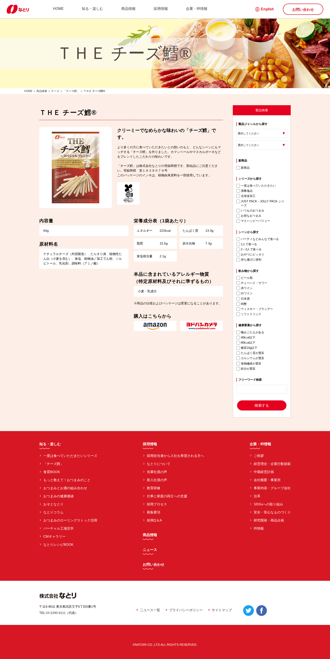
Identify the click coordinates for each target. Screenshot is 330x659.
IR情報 (259, 528)
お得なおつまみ (251, 215)
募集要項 (153, 512)
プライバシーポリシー (186, 610)
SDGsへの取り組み (268, 504)
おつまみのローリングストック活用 (70, 520)
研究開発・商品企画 (269, 520)
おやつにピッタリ (252, 254)
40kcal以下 (248, 337)
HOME (58, 9)
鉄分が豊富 (248, 368)
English (267, 9)
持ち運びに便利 (251, 259)
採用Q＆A (154, 520)
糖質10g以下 (249, 347)
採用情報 (161, 9)
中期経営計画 (264, 472)
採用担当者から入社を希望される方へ (175, 456)
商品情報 (128, 9)
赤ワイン (247, 288)
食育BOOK (51, 472)
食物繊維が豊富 (251, 363)
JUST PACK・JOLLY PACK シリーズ (262, 203)
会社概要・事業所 (267, 480)
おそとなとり (53, 504)
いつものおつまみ (252, 210)
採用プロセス (157, 504)
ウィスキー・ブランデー (257, 309)
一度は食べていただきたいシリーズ (70, 456)
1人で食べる (249, 244)
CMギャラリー (54, 536)
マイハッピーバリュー (255, 221)
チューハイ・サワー (254, 283)
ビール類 (247, 277)
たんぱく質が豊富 (252, 353)
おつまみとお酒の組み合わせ (65, 488)
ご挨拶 (259, 456)
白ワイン (247, 293)
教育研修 (153, 488)
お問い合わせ (303, 9)
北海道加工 (248, 196)
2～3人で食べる (251, 249)
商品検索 (41, 91)
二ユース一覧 (150, 610)
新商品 (245, 167)
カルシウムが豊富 (252, 358)
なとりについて (158, 464)
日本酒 (245, 298)
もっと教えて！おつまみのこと (66, 480)
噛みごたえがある (252, 332)
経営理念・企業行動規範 (272, 464)
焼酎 (244, 303)
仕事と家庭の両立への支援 (167, 496)
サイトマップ (222, 610)
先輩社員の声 (157, 472)
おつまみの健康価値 (58, 496)
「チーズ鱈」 (71, 91)
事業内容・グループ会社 (272, 488)
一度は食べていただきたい (258, 185)
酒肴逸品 (247, 190)
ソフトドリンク (251, 314)
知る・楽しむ (92, 9)
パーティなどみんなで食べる (260, 239)
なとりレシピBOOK (58, 544)
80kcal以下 (248, 342)
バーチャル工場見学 (58, 528)
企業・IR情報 (196, 9)
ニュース (150, 550)
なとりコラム (53, 512)
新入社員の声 (157, 480)
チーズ (55, 91)
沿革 (257, 496)
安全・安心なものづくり (272, 512)
